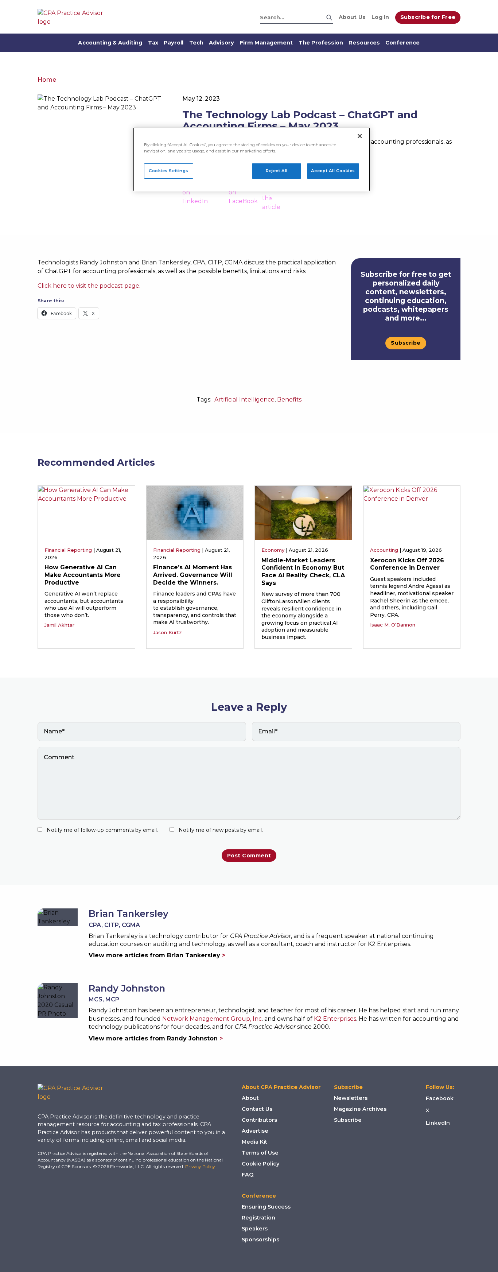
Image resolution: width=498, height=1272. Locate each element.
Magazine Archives (360, 1109)
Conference (402, 42)
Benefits (289, 399)
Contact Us (257, 1109)
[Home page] (74, 17)
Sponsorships (260, 1239)
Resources (364, 42)
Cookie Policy (260, 1163)
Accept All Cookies (333, 170)
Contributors (259, 1120)
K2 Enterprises (335, 1018)
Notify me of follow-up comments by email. (102, 830)
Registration (258, 1217)
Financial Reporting (68, 550)
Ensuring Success (266, 1206)
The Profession (321, 42)
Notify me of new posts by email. (221, 830)
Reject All (277, 170)
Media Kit (254, 1142)
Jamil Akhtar (59, 625)
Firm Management (266, 42)
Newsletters (350, 1098)
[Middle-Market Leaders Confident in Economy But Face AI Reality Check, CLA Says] (303, 512)
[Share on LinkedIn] (195, 195)
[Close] (360, 136)
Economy (272, 550)
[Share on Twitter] (218, 195)
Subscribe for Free (428, 17)
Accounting (384, 550)
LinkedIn (438, 1123)
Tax (153, 42)
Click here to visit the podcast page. (89, 285)
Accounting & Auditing (110, 42)
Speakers (255, 1228)
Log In (380, 17)
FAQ (247, 1174)
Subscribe (406, 343)
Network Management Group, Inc (212, 1018)
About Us (352, 17)
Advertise (255, 1131)
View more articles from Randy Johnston (156, 1038)
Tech (196, 42)
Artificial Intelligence (244, 399)
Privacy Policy (200, 1166)
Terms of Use (260, 1152)
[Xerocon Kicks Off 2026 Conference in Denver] (411, 512)
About (250, 1098)
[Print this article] (271, 195)
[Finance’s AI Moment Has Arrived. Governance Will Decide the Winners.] (195, 512)
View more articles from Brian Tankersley (157, 955)
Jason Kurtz (167, 632)
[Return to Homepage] (76, 1092)
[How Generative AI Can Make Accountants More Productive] (86, 512)
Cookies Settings (168, 170)
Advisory (221, 42)
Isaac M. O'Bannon (392, 625)
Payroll (173, 42)
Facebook (440, 1098)
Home (47, 79)
